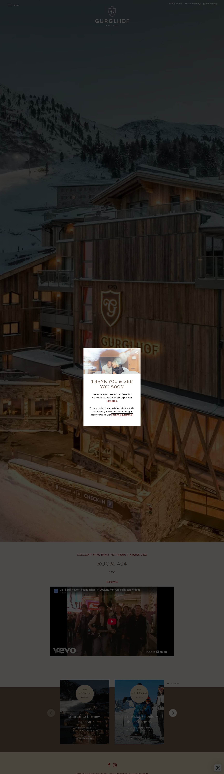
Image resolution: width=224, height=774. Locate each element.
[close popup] (136, 352)
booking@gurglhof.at (122, 415)
